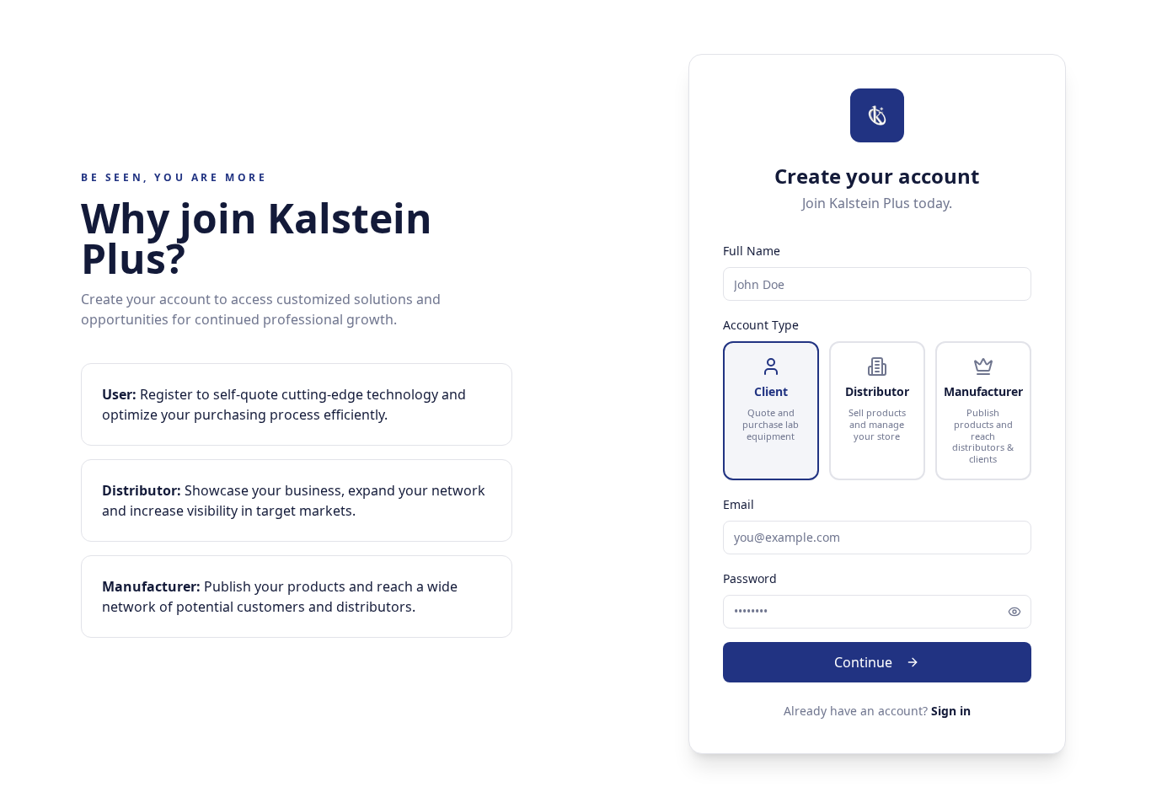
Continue (863, 662)
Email (738, 504)
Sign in (951, 711)
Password (750, 578)
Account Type (761, 325)
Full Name (751, 251)
